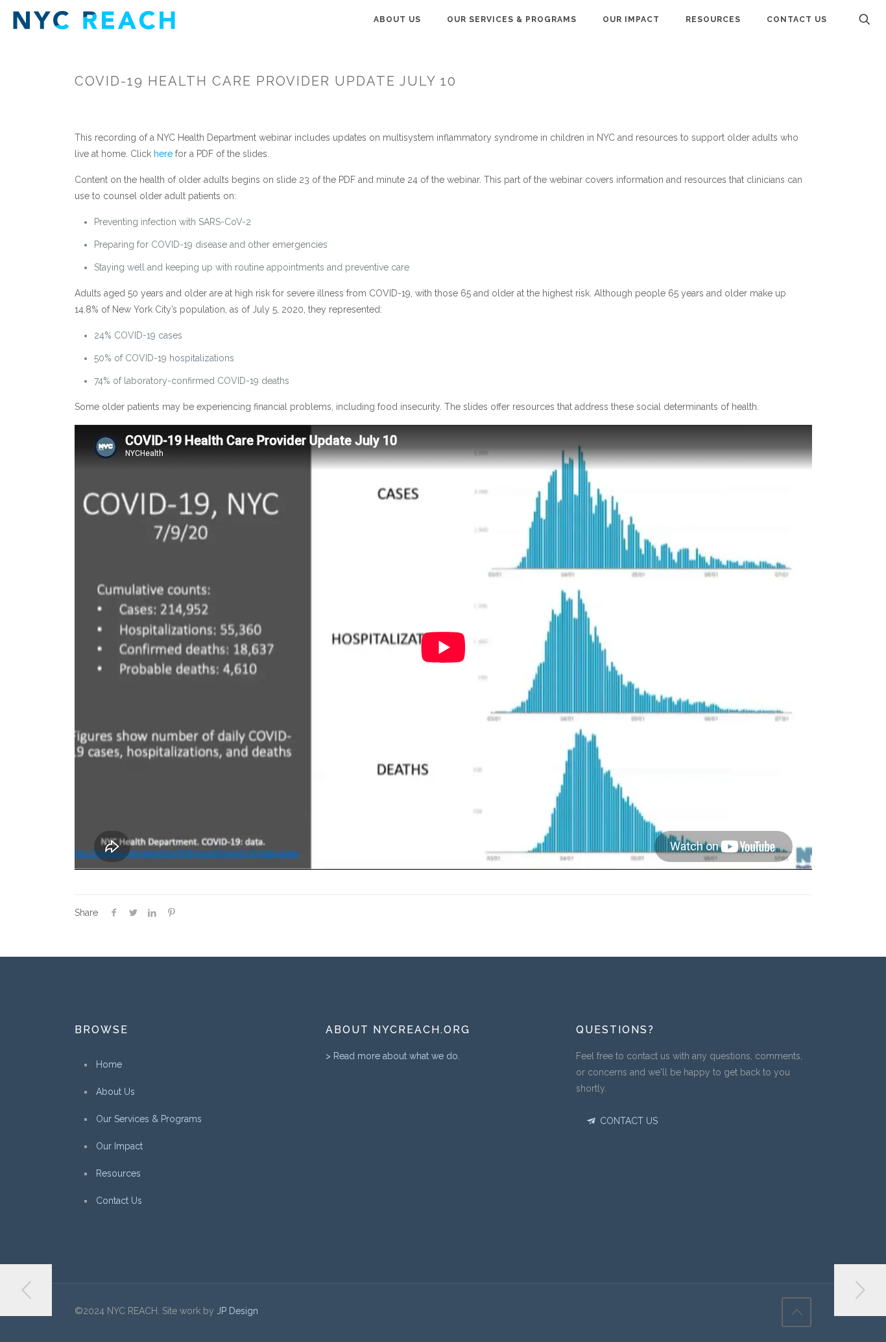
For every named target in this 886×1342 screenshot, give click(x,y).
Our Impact (119, 1146)
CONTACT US (627, 1121)
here (163, 154)
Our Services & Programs (149, 1119)
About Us (115, 1091)
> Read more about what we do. (393, 1056)
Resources (118, 1173)
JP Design (237, 1311)
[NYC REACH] (94, 19)
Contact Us (119, 1200)
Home (109, 1064)
